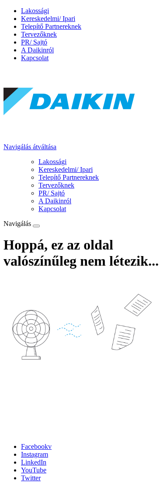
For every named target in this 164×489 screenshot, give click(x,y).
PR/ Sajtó (34, 42)
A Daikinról (37, 50)
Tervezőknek (39, 34)
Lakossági (35, 10)
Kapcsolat (35, 58)
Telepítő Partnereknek (51, 26)
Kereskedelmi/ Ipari (48, 18)
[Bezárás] (36, 226)
